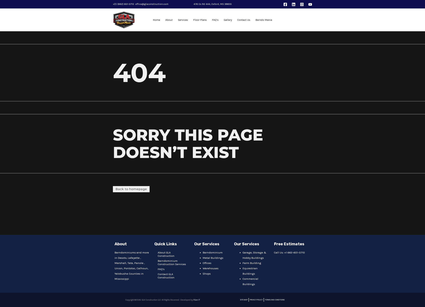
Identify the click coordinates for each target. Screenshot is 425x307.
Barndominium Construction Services (172, 262)
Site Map (244, 300)
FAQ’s (161, 269)
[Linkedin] (294, 4)
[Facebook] (285, 4)
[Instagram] (302, 4)
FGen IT (196, 300)
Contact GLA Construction (166, 275)
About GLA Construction (166, 254)
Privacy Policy (256, 300)
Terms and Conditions (275, 300)
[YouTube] (310, 4)
